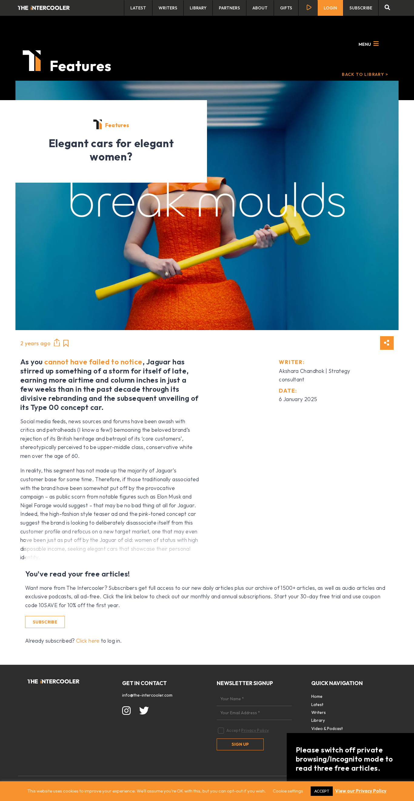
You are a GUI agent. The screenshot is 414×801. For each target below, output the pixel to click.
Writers (168, 8)
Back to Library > (365, 74)
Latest (138, 8)
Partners (229, 8)
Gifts (286, 8)
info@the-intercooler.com (147, 695)
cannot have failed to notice (93, 361)
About (260, 8)
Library (198, 8)
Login (330, 8)
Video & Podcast (327, 728)
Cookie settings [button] (288, 791)
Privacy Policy (255, 730)
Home (316, 696)
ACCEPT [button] (321, 791)
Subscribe (360, 8)
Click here (88, 640)
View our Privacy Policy (360, 791)
